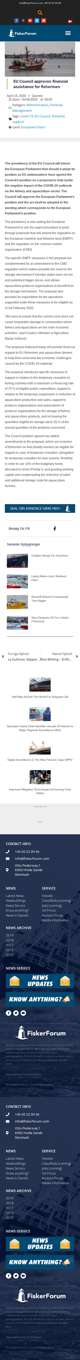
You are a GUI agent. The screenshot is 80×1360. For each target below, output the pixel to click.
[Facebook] (16, 20)
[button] (40, 12)
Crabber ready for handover (49, 555)
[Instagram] (23, 20)
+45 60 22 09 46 (52, 3)
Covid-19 (26, 116)
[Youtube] (30, 20)
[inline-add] (40, 508)
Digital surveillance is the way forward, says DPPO (40, 759)
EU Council (42, 116)
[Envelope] (43, 20)
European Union (33, 127)
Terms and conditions (17, 1084)
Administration (37, 105)
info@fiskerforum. (28, 3)
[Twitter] (37, 20)
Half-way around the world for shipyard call (40, 696)
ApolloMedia (34, 1074)
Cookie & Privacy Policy (41, 1084)
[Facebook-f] (8, 1013)
